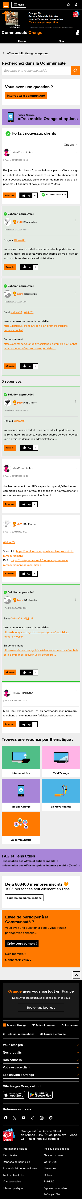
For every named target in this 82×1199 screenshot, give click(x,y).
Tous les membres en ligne (24, 898)
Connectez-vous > (18, 960)
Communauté (22, 32)
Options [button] (69, 144)
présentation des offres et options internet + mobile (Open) (39, 865)
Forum (22, 41)
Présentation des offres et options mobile (28, 861)
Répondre (9, 195)
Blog (61, 41)
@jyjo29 (28, 312)
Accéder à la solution (56, 194)
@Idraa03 (19, 240)
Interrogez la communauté (26, 95)
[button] (76, 151)
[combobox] (36, 70)
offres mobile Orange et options (27, 53)
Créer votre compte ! (22, 943)
